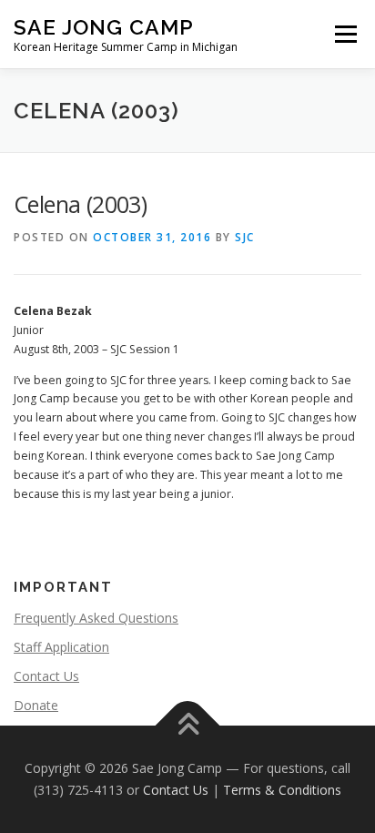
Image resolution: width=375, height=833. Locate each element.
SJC (245, 237)
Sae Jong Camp (104, 27)
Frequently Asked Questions (96, 617)
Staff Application (61, 646)
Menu (344, 34)
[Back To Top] (188, 726)
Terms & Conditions (282, 789)
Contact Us (46, 676)
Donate (36, 705)
